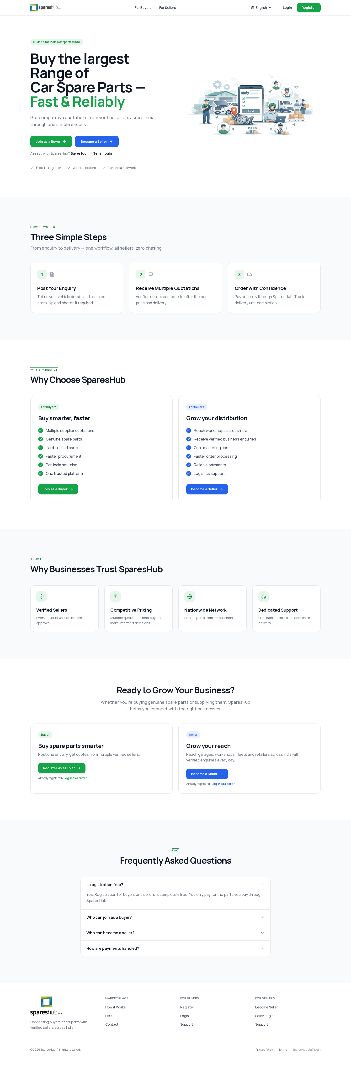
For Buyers (143, 7)
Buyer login (80, 153)
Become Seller (266, 1007)
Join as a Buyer (48, 141)
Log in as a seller (223, 784)
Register (309, 7)
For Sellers (167, 7)
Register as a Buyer (59, 768)
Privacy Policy (264, 1050)
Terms (283, 1050)
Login (287, 7)
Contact (111, 1024)
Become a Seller (94, 141)
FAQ (108, 1015)
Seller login (102, 153)
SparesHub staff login (306, 1050)
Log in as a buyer (75, 778)
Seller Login (264, 1015)
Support (186, 1024)
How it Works (115, 1007)
